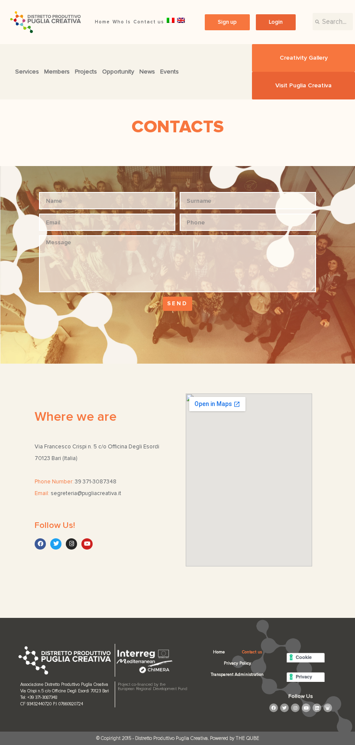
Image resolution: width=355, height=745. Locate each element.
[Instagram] (71, 544)
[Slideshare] (327, 707)
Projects (86, 71)
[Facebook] (40, 544)
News (147, 71)
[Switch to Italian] (170, 20)
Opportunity (118, 71)
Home (102, 22)
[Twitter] (55, 544)
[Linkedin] (317, 707)
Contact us (148, 22)
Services (27, 71)
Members (57, 71)
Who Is (122, 22)
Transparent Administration (237, 674)
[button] (227, 22)
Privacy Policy (237, 663)
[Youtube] (87, 544)
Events (169, 71)
